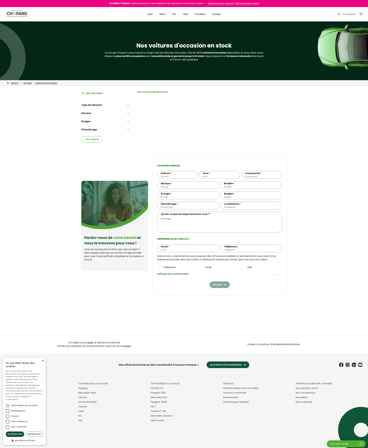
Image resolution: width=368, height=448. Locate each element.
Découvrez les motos (247, 3)
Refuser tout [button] (34, 434)
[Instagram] (348, 365)
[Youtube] (360, 365)
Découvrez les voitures (220, 3)
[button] (24, 440)
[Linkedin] (354, 365)
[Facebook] (341, 365)
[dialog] (24, 401)
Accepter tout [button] (15, 434)
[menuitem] (150, 14)
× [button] (43, 361)
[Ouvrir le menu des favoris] (361, 14)
